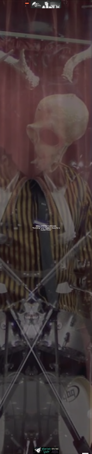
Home (26, 0)
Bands (28, 0)
